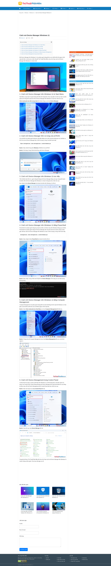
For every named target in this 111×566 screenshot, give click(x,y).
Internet (72, 8)
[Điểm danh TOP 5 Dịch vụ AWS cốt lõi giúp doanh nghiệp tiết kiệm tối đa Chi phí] (72, 71)
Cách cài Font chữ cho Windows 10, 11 (83, 104)
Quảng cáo (48, 559)
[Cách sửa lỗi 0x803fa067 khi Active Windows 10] (72, 115)
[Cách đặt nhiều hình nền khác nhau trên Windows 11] (72, 147)
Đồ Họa (63, 8)
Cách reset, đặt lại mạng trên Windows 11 (84, 156)
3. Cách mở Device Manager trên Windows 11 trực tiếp (32, 48)
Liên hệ (47, 557)
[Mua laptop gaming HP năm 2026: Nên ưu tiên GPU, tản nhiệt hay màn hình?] (72, 76)
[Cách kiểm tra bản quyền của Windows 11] (72, 131)
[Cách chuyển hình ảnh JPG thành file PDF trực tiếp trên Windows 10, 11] (72, 152)
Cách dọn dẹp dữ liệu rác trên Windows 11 (84, 119)
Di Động (55, 8)
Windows (47, 8)
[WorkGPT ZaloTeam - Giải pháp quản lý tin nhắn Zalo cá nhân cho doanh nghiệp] (72, 55)
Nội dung (21, 536)
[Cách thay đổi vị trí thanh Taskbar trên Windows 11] (72, 168)
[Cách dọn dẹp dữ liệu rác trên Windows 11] (72, 121)
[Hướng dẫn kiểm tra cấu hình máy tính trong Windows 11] (72, 162)
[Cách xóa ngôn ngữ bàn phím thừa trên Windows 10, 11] (72, 84)
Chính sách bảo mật (61, 561)
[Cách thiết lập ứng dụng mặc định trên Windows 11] (72, 178)
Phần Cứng (81, 8)
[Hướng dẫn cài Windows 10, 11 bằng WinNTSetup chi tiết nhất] (72, 110)
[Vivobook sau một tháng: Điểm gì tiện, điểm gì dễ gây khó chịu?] (72, 60)
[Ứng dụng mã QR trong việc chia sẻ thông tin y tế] (72, 66)
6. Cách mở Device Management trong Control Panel (31, 53)
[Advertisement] (69, 3)
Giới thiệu (59, 557)
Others (90, 8)
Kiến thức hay (85, 559)
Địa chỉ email (22, 529)
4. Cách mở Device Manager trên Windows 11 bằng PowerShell (33, 50)
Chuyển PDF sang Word (75, 561)
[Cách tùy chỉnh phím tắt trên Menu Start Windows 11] (72, 173)
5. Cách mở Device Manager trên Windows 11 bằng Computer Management (36, 52)
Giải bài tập (84, 557)
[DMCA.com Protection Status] (22, 561)
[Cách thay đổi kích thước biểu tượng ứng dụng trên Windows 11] (72, 100)
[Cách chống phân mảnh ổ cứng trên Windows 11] (72, 136)
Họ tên (20, 523)
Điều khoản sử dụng (61, 559)
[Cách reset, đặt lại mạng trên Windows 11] (72, 157)
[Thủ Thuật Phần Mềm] (30, 3)
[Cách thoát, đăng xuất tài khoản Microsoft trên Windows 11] (72, 89)
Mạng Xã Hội (37, 8)
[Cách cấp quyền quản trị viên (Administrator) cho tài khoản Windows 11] (72, 95)
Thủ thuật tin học (74, 557)
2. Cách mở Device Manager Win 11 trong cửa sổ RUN (32, 46)
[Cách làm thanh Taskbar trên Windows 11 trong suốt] (72, 126)
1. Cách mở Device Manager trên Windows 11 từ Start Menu (33, 44)
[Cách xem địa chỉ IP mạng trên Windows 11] (72, 142)
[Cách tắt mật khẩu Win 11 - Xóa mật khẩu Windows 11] (72, 183)
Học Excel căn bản (74, 559)
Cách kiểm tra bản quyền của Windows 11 (84, 130)
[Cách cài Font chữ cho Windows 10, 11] (72, 105)
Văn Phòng (27, 8)
